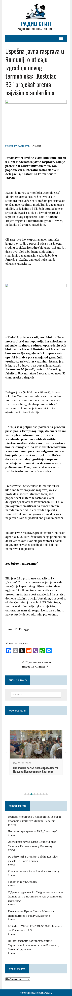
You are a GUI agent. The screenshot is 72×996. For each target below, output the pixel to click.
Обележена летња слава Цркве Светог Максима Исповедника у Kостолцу (35, 769)
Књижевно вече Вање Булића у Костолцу (33, 871)
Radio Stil (23, 146)
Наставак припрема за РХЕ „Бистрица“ (32, 831)
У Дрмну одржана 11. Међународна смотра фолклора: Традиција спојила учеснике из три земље (35, 896)
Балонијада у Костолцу (22, 882)
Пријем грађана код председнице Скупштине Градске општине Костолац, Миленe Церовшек (33, 945)
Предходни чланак (38, 662)
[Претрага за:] (36, 694)
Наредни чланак (33, 666)
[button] (25, 794)
